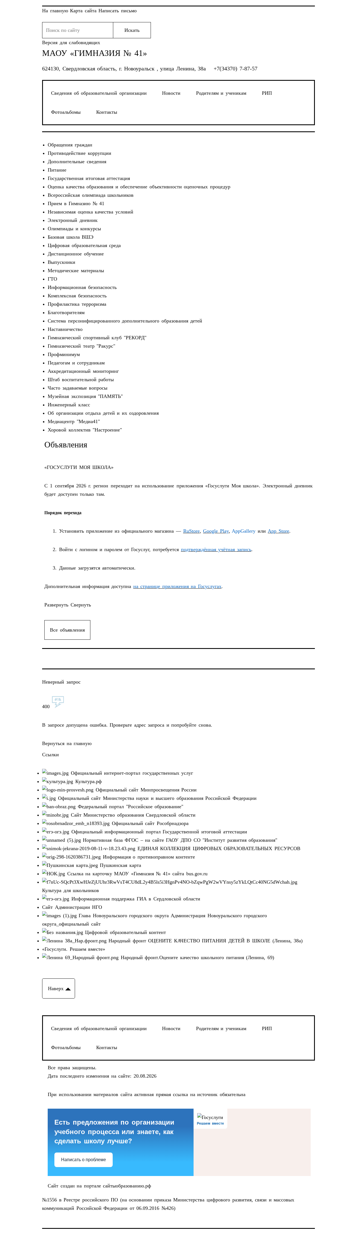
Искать (131, 30)
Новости (171, 93)
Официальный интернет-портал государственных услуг (131, 773)
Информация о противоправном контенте (148, 857)
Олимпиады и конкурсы (74, 228)
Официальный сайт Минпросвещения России (145, 790)
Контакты (106, 112)
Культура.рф (87, 781)
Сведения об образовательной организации (99, 93)
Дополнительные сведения (77, 161)
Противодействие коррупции (79, 153)
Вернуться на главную (66, 743)
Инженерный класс (69, 404)
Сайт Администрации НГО (72, 907)
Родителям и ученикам (221, 93)
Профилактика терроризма (77, 304)
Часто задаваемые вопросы (77, 388)
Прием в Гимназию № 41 (76, 203)
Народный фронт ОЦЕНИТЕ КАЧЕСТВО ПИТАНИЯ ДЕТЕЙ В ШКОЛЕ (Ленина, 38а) (205, 940)
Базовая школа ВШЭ (70, 237)
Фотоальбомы (66, 112)
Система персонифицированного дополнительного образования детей (125, 321)
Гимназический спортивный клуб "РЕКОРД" (97, 337)
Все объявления (67, 630)
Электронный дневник (73, 220)
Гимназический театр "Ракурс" (81, 346)
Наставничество (65, 329)
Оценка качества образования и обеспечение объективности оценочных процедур (139, 186)
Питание (57, 170)
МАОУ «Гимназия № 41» (94, 53)
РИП (267, 93)
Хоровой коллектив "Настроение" (85, 430)
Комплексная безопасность (77, 295)
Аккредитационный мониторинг (83, 371)
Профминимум (64, 354)
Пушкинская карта (119, 865)
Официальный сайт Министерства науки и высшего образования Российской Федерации (156, 798)
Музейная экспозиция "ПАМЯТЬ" (85, 396)
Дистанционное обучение (76, 254)
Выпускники (61, 262)
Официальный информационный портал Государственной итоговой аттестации (158, 831)
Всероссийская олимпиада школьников (91, 195)
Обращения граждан (70, 145)
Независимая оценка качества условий (90, 212)
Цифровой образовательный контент (124, 932)
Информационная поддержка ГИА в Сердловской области (134, 899)
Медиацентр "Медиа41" (74, 421)
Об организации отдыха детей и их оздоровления (103, 413)
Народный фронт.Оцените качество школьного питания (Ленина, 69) (196, 957)
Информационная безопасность (82, 287)
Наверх (56, 988)
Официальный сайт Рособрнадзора (149, 823)
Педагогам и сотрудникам (76, 363)
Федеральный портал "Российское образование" (129, 806)
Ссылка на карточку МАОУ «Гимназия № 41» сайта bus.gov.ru (136, 873)
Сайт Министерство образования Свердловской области (132, 815)
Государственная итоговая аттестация (89, 178)
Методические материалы (76, 270)
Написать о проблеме (83, 1159)
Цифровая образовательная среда (84, 245)
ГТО (52, 279)
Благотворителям (66, 312)
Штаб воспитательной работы (81, 379)
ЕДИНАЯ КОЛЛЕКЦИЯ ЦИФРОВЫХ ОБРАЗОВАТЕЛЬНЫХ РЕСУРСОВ (217, 848)
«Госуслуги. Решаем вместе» (73, 949)
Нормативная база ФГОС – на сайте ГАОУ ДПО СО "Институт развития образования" (179, 840)
